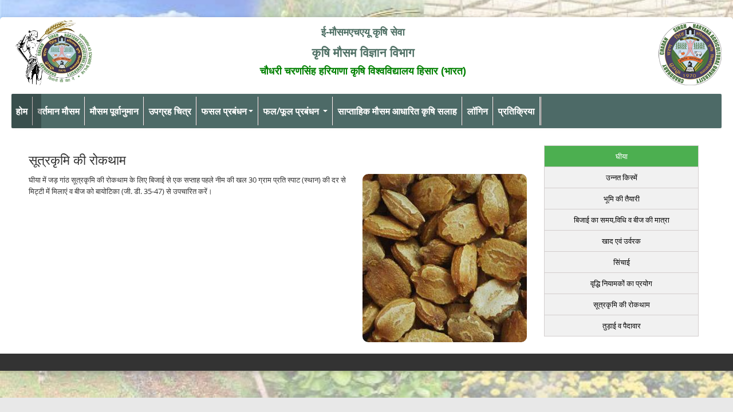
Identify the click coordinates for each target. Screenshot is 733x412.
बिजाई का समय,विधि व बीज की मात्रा (621, 220)
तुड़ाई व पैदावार (621, 325)
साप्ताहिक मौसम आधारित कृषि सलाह (397, 111)
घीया (622, 156)
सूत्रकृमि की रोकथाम (621, 304)
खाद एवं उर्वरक (621, 241)
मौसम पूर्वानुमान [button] (114, 111)
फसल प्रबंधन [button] (224, 111)
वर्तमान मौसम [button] (59, 111)
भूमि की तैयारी (622, 198)
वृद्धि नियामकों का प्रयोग (621, 283)
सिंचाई (621, 262)
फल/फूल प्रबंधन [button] (292, 111)
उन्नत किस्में (621, 177)
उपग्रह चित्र (170, 111)
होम (21, 111)
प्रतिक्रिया (516, 111)
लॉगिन (477, 111)
